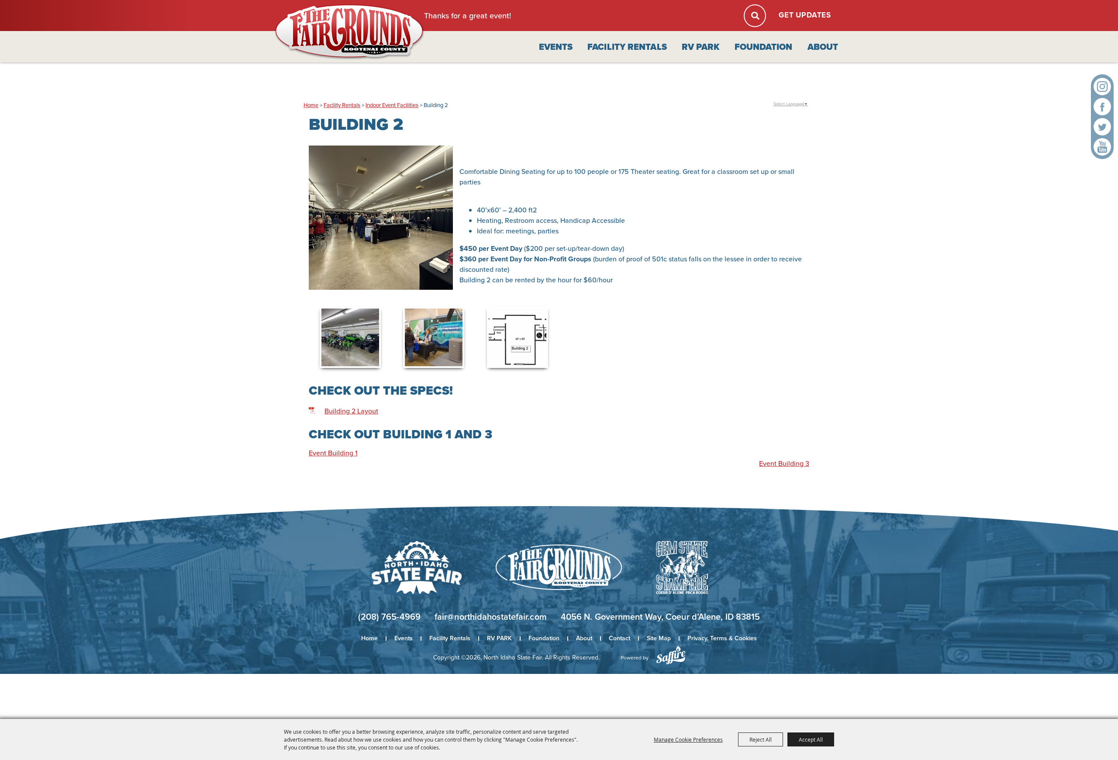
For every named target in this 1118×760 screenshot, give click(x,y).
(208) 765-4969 (389, 616)
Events (556, 46)
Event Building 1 (333, 453)
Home (311, 105)
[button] (381, 222)
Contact (619, 638)
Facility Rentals (627, 46)
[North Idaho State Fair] (349, 32)
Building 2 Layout (351, 411)
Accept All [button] (811, 739)
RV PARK (701, 46)
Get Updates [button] (805, 15)
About (822, 46)
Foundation (764, 46)
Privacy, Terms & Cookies (722, 638)
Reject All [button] (760, 739)
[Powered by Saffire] (670, 654)
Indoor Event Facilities (392, 105)
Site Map (659, 638)
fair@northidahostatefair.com (491, 616)
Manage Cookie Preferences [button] (688, 739)
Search (755, 15)
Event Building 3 (784, 463)
